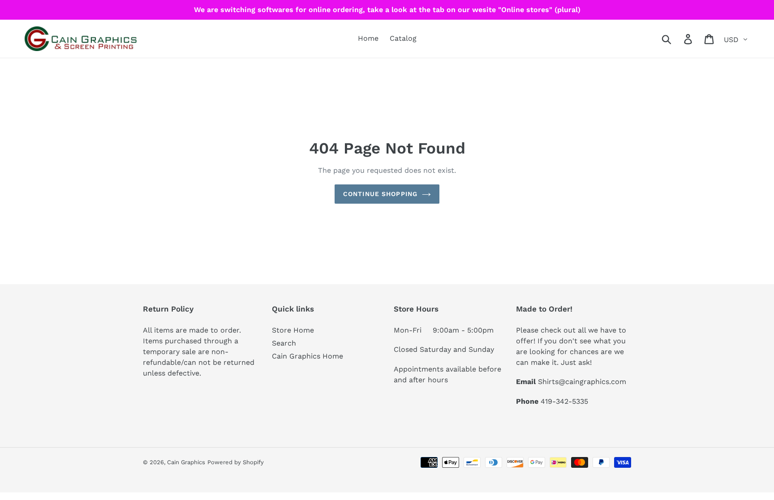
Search (284, 343)
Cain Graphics (186, 462)
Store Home (293, 330)
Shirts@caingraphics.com (582, 381)
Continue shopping (380, 193)
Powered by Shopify (235, 462)
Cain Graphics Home (307, 356)
